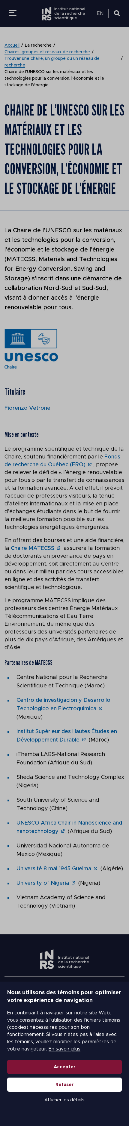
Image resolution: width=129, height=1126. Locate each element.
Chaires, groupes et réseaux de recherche (47, 52)
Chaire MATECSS (32, 548)
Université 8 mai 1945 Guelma (53, 868)
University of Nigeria (42, 883)
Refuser (65, 1084)
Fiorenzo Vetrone (27, 408)
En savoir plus (64, 1049)
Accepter (65, 1067)
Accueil (12, 45)
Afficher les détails (64, 1100)
